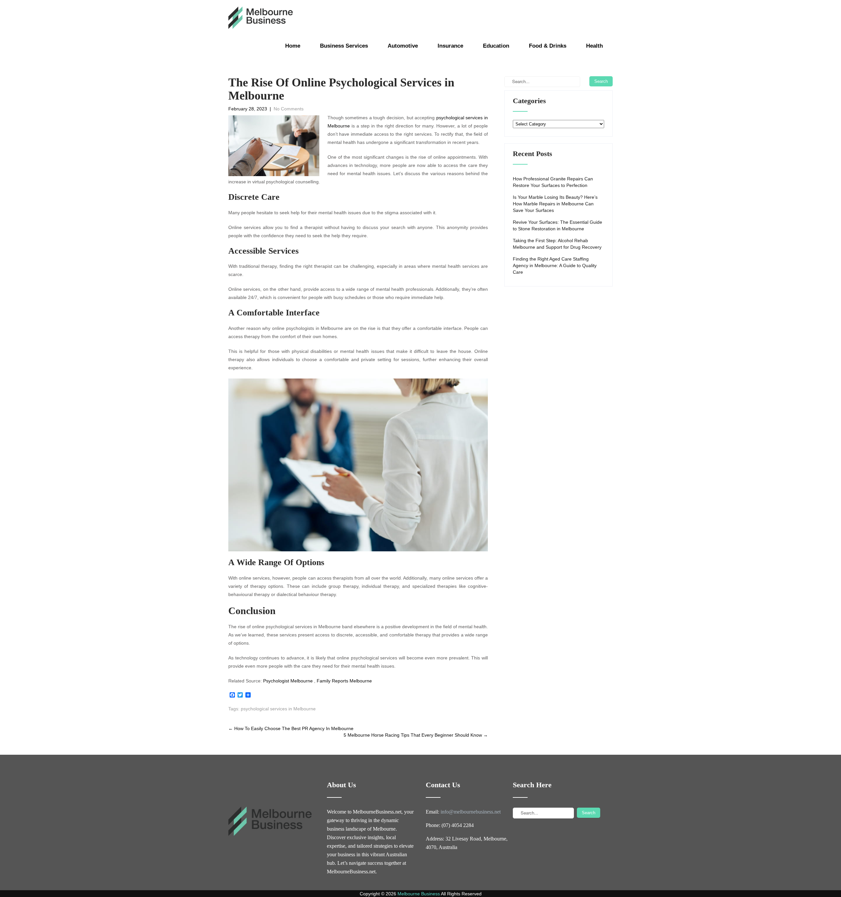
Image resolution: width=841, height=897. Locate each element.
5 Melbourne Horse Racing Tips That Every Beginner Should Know (416, 735)
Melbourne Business (419, 893)
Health (594, 46)
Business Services (344, 46)
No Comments (289, 108)
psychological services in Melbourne (278, 708)
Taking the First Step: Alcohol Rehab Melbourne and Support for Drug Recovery (557, 244)
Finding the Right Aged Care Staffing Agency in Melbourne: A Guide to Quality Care (555, 265)
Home (292, 46)
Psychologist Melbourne (288, 680)
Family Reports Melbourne (344, 680)
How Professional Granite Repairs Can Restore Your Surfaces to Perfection (553, 182)
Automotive (403, 46)
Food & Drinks (547, 46)
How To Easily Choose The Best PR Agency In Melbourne (290, 728)
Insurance (450, 46)
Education (496, 46)
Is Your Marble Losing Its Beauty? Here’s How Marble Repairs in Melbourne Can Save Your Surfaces (555, 204)
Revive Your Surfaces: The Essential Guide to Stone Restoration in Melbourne (557, 225)
